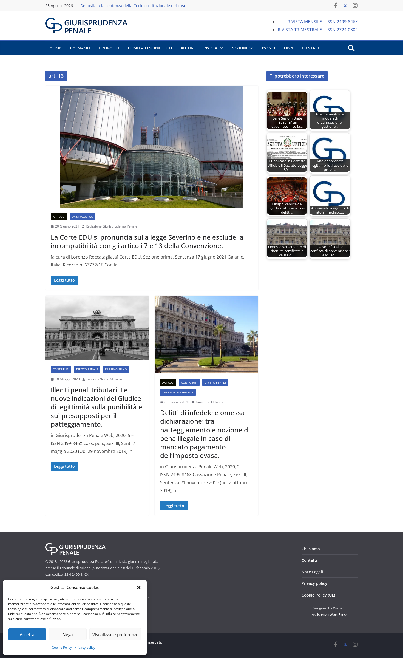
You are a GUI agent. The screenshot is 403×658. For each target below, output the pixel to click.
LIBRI (288, 47)
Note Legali (312, 571)
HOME (55, 47)
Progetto (109, 47)
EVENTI (268, 47)
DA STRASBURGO (82, 217)
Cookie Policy (62, 647)
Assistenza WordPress (329, 614)
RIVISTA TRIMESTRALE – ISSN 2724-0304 (318, 30)
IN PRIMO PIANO (116, 369)
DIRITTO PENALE (87, 369)
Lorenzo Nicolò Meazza (104, 379)
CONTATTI (311, 47)
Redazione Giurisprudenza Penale (111, 226)
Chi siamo (311, 548)
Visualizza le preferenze (115, 634)
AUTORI (188, 47)
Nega (68, 634)
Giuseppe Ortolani (209, 402)
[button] (138, 587)
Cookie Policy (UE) (318, 595)
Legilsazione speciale (178, 392)
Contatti (309, 560)
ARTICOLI (59, 217)
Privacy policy (85, 647)
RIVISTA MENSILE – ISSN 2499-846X (323, 22)
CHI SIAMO (80, 47)
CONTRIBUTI (61, 369)
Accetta (27, 634)
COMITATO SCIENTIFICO (150, 47)
